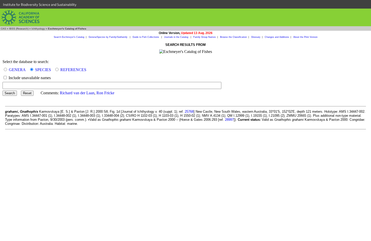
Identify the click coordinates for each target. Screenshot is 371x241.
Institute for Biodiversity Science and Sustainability (39, 5)
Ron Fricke (105, 93)
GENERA (17, 70)
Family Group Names (204, 37)
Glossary (255, 37)
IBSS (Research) (19, 28)
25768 (189, 111)
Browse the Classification (233, 37)
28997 (229, 120)
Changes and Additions (277, 37)
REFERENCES (73, 70)
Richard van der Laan (77, 93)
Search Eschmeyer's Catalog (69, 37)
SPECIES (43, 70)
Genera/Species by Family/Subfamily (108, 37)
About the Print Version (305, 37)
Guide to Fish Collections (146, 37)
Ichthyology (38, 28)
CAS (3, 28)
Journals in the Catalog (176, 37)
